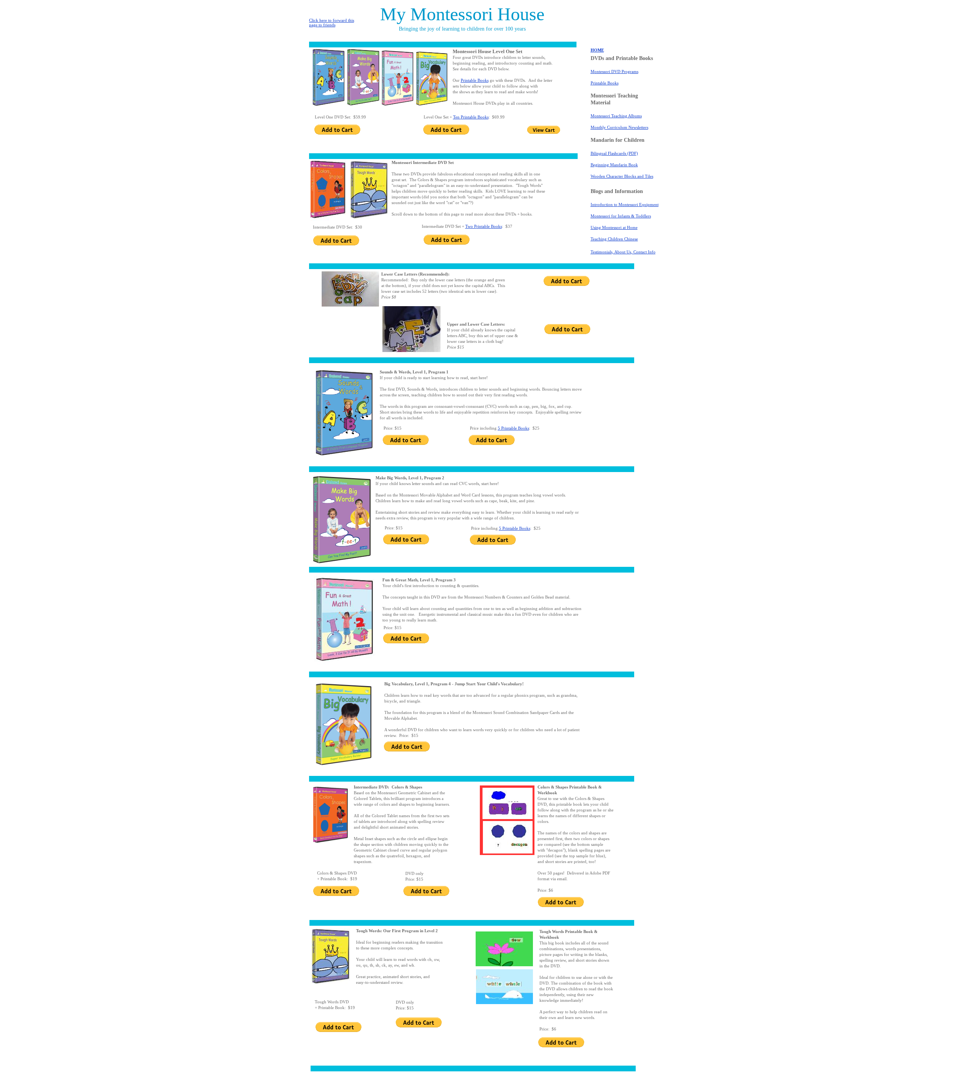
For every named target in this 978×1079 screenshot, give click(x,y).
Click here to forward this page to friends (331, 22)
